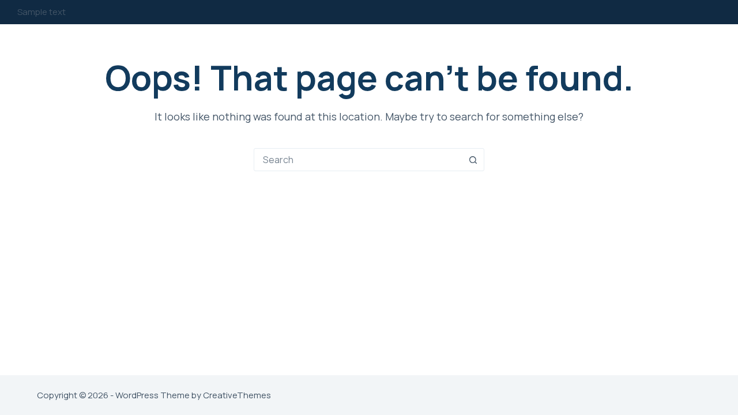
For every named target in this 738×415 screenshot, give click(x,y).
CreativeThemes (237, 395)
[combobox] (358, 159)
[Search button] (473, 160)
